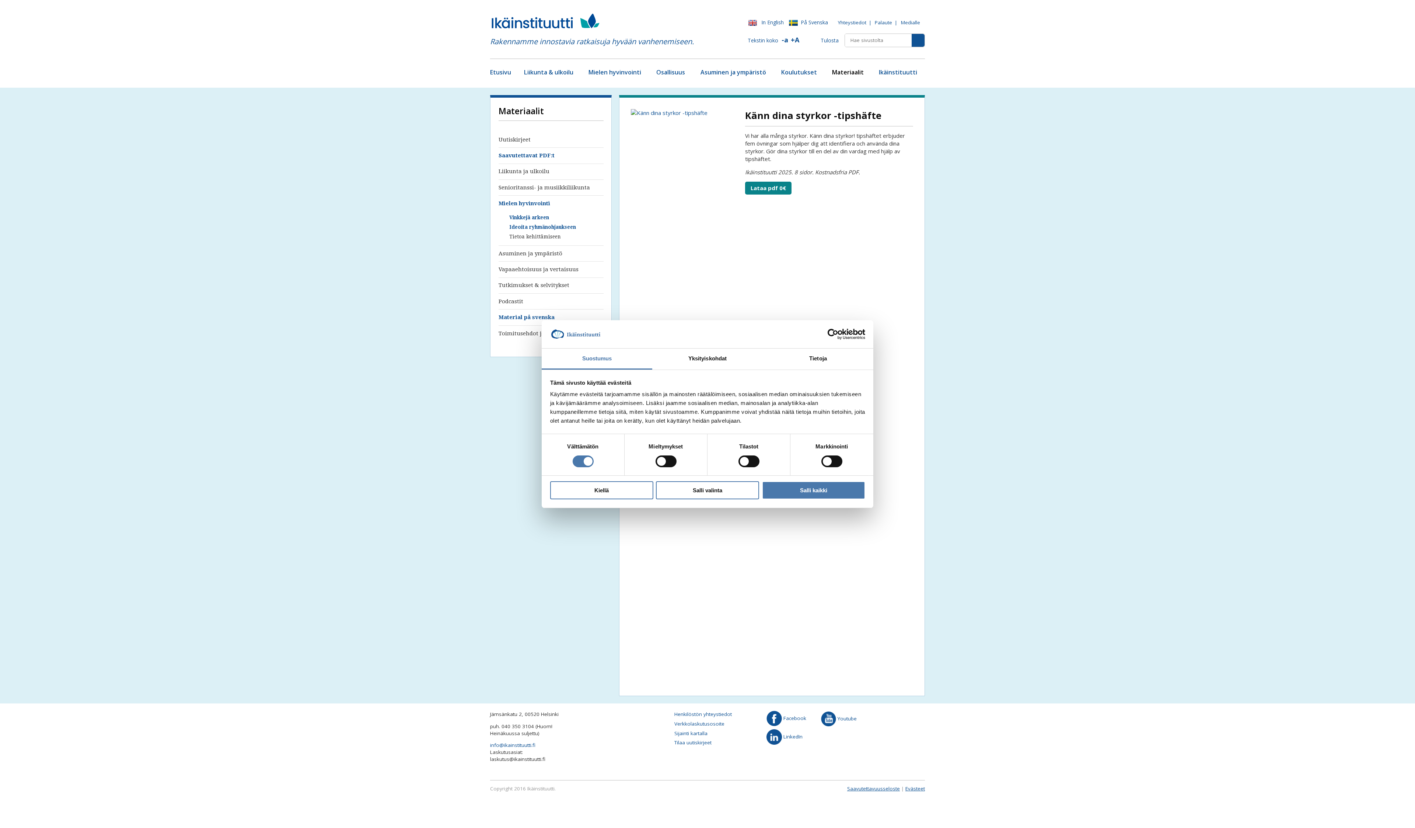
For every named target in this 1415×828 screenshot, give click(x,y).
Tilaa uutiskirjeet (693, 742)
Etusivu (500, 72)
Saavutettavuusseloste (873, 788)
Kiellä (601, 490)
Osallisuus (670, 72)
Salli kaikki (813, 490)
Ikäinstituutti (898, 72)
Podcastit (511, 301)
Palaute (883, 22)
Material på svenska (527, 317)
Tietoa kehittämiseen (535, 237)
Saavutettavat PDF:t (527, 155)
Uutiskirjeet (515, 139)
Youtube (846, 718)
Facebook (794, 718)
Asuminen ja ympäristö (733, 72)
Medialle (910, 22)
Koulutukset (799, 72)
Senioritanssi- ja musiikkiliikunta (544, 187)
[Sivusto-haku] (918, 40)
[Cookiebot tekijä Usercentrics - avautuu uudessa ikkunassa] (833, 334)
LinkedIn (792, 736)
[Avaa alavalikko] (576, 72)
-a (785, 39)
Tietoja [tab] (818, 358)
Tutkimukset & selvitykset (534, 285)
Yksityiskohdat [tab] (707, 358)
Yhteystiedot (852, 22)
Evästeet (915, 788)
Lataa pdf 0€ (768, 188)
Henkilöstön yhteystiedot (703, 714)
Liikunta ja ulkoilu (524, 171)
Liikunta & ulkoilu (548, 72)
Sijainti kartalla (691, 733)
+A (795, 39)
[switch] (666, 461)
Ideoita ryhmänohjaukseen (542, 227)
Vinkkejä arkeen (529, 217)
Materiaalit (848, 72)
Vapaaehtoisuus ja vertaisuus (539, 269)
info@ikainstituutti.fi (512, 745)
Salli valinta (707, 490)
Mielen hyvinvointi (614, 72)
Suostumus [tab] (597, 358)
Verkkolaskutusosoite (699, 723)
